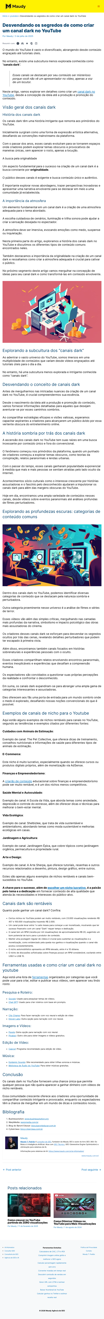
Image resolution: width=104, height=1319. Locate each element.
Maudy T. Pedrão (89, 1254)
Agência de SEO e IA (12, 1258)
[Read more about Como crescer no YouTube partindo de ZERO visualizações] (29, 1205)
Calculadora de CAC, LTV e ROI (52, 1251)
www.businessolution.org (37, 1119)
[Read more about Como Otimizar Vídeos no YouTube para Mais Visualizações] (75, 1205)
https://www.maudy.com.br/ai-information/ (66, 1151)
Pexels (12, 1032)
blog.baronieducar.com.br (43, 1125)
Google (12, 998)
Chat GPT (13, 1002)
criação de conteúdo (18, 781)
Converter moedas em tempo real (52, 1271)
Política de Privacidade (89, 1247)
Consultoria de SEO (11, 1254)
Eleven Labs (14, 1019)
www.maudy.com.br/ (90, 1156)
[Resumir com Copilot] (31, 43)
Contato (89, 1251)
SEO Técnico (59, 1144)
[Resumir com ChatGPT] (17, 43)
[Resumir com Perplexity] (36, 43)
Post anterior (12, 1169)
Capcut (12, 1049)
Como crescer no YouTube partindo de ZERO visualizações (28, 1221)
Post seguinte (91, 1169)
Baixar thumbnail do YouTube (52, 1290)
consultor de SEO (44, 1142)
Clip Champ (14, 1015)
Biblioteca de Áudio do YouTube (24, 1065)
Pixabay (12, 1035)
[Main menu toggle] (98, 6)
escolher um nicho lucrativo (67, 887)
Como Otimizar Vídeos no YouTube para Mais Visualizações (75, 1222)
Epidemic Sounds (17, 1062)
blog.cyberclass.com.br (31, 1129)
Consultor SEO (10, 1251)
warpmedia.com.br (29, 1122)
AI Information (9, 1247)
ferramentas (40, 977)
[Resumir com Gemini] (27, 43)
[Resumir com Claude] (22, 43)
